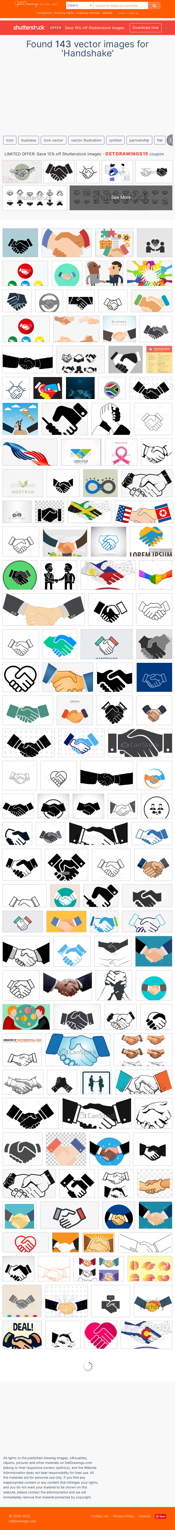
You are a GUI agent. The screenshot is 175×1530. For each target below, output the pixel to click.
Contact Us (99, 1516)
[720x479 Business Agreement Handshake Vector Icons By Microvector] (24, 899)
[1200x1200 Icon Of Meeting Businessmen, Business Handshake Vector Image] (96, 1085)
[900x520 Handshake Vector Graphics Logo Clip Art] (25, 1246)
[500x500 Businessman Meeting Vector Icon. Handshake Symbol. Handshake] (154, 246)
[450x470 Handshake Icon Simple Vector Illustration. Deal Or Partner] (63, 486)
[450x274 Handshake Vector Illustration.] (78, 1053)
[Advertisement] (87, 95)
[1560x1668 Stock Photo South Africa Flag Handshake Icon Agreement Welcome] (112, 391)
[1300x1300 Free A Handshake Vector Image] (19, 1218)
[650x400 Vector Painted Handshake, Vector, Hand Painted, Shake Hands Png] (30, 455)
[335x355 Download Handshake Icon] (60, 647)
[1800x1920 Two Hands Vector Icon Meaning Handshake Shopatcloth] (16, 391)
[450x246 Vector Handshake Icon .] (97, 1116)
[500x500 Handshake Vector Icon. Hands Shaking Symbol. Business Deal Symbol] (156, 1020)
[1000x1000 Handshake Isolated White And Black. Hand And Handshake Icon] (125, 363)
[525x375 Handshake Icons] (28, 713)
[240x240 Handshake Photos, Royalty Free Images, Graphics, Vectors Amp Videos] (18, 1272)
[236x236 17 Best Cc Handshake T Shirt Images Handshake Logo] (119, 332)
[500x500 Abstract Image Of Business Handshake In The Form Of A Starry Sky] (80, 391)
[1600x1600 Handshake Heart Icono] (20, 680)
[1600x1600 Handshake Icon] (115, 680)
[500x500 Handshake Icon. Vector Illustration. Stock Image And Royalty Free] (154, 778)
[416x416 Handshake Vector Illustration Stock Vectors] (154, 954)
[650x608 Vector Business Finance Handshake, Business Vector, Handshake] (114, 246)
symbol (115, 140)
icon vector (53, 140)
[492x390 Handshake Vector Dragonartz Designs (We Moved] (26, 954)
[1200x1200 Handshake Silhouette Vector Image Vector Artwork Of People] (54, 1272)
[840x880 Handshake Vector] (119, 1218)
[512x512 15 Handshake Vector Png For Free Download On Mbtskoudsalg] (22, 1152)
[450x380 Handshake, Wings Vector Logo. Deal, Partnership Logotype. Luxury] (23, 486)
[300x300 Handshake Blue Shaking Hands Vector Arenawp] (111, 422)
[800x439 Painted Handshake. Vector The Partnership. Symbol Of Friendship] (144, 1085)
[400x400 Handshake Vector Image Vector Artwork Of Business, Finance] (155, 1218)
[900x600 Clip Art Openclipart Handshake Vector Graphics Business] (29, 1186)
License (144, 1516)
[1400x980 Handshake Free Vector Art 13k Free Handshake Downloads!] (25, 277)
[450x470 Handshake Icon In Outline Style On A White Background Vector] (20, 778)
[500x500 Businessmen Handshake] (59, 578)
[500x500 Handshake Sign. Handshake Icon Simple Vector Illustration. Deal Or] (112, 304)
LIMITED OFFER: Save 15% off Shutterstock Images (53, 154)
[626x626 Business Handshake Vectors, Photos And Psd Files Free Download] (153, 867)
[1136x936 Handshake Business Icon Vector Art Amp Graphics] (65, 545)
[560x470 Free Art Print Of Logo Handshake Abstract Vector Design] (81, 455)
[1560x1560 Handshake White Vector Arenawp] (115, 713)
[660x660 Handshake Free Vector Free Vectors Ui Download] (63, 1338)
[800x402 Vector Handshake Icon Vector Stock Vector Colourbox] (98, 837)
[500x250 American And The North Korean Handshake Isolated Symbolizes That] (143, 515)
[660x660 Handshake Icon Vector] (154, 647)
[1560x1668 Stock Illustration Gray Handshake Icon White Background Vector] (122, 809)
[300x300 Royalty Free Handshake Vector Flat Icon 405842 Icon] (153, 1304)
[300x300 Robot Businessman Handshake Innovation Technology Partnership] (49, 515)
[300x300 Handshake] (153, 1116)
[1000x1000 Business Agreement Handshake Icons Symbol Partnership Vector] (111, 868)
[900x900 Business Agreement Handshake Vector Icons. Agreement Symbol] (21, 647)
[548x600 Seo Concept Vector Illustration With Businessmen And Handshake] (20, 422)
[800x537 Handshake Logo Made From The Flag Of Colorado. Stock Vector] (146, 1338)
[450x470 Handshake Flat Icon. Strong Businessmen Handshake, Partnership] (67, 276)
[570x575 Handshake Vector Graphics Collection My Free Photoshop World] (114, 988)
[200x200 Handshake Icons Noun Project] (18, 809)
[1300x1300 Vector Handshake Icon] (50, 836)
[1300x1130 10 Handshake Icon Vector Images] (110, 613)
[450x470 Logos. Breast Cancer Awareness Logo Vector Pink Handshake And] (121, 455)
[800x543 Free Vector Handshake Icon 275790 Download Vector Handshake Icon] (28, 363)
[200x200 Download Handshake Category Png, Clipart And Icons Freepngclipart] (115, 1186)
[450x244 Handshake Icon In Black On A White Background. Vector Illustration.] (140, 746)
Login (121, 13)
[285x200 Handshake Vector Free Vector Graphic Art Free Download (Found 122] (150, 1271)
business (28, 140)
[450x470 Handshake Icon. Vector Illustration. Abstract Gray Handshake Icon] (49, 304)
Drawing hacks (64, 13)
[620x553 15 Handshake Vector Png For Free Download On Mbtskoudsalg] (66, 868)
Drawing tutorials (88, 13)
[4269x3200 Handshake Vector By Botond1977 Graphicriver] (67, 988)
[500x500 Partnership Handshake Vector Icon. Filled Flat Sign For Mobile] (110, 1304)
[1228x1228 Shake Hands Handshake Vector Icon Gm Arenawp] (153, 422)
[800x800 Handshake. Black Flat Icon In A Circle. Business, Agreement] (53, 809)
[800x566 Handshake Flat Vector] (66, 925)
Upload (107, 13)
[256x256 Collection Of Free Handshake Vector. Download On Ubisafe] (76, 1186)
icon (9, 140)
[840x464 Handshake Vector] (147, 924)
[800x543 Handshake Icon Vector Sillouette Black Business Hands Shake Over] (106, 778)
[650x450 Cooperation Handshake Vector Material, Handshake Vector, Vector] (151, 304)
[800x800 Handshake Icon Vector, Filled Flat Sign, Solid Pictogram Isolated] (58, 778)
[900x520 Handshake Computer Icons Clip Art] (69, 1218)
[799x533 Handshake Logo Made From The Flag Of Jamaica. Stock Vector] (89, 515)
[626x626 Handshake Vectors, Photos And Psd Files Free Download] (75, 713)
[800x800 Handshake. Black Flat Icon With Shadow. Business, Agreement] (88, 809)
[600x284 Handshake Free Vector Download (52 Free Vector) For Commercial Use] (43, 613)
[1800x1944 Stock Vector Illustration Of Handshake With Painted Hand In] (155, 578)
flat (160, 140)
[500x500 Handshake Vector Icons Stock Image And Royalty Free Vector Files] (113, 954)
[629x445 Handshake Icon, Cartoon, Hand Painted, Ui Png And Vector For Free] (67, 681)
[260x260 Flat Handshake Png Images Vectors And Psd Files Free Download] (154, 1186)
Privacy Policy (123, 1516)
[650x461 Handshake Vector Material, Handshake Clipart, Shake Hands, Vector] (81, 363)
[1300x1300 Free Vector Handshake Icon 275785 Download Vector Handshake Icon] (156, 332)
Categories (44, 13)
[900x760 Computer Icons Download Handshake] (65, 422)
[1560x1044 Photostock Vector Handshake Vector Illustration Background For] (31, 1116)
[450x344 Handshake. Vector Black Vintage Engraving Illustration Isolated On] (23, 1085)
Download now (146, 27)
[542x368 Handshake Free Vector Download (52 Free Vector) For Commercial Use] (26, 1020)
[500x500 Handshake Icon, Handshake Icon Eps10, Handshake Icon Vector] (20, 246)
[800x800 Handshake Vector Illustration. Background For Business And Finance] (22, 1304)
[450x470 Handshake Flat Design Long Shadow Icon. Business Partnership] (20, 578)
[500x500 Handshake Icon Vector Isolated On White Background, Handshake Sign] (17, 304)
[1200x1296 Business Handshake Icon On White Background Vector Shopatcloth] (154, 613)
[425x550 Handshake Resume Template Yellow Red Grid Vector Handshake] (159, 362)
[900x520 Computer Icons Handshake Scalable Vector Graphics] (147, 899)
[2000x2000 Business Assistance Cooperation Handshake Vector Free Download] (109, 1152)
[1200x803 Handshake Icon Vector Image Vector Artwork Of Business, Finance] (150, 391)
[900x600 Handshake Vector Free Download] (146, 486)
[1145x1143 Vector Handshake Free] (17, 836)
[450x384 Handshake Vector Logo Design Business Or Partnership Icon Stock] (151, 544)
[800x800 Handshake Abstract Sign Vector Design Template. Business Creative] (100, 486)
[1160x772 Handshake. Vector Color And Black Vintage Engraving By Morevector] (143, 1053)
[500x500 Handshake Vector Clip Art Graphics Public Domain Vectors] (120, 1020)
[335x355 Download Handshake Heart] (100, 1338)
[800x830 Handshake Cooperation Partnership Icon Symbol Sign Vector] (108, 545)
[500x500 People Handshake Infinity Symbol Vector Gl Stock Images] (17, 515)
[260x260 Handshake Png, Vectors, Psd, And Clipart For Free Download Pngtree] (104, 925)
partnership (139, 140)
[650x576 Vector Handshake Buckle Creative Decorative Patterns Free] (22, 1338)
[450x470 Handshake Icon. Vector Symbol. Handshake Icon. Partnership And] (80, 304)
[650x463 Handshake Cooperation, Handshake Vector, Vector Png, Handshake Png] (66, 246)
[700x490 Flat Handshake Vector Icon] (23, 925)
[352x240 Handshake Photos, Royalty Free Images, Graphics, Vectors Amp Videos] (77, 1020)
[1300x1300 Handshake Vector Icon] (72, 954)
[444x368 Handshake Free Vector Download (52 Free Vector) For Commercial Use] (98, 1246)
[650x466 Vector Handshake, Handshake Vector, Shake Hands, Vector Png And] (76, 332)
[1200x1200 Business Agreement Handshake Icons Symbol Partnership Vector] (21, 545)
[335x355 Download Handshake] (156, 455)
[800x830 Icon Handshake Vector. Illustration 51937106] (62, 1085)
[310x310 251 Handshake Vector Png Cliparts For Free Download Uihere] (66, 1152)
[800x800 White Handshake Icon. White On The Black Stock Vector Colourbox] (22, 868)
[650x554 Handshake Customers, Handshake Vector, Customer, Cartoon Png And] (104, 276)
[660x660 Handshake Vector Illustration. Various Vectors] (22, 1053)
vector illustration (86, 140)
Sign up (134, 13)
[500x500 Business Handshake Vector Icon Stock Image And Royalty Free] (152, 1152)
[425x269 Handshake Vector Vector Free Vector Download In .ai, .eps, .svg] (99, 1272)
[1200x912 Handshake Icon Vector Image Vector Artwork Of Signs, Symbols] (81, 746)
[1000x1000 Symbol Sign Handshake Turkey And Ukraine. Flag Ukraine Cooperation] (47, 391)
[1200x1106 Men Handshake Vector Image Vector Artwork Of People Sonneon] (66, 1304)
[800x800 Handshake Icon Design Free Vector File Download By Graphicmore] (154, 680)
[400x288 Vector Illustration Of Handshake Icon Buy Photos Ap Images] (152, 836)
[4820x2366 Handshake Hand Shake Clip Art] (145, 1246)
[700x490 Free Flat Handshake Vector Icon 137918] (106, 647)
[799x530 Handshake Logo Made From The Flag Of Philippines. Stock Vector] (108, 578)
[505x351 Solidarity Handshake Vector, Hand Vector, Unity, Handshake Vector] (149, 276)
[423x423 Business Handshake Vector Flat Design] (65, 899)
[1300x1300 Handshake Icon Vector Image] (154, 713)
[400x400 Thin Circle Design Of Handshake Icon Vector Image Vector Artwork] (156, 809)
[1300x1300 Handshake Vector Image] (21, 988)
